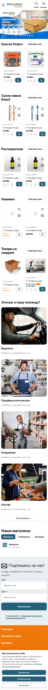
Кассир (5, 504)
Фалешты (8, 537)
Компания (7, 629)
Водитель (7, 348)
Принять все (24, 672)
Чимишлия (24, 537)
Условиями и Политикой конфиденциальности (24, 617)
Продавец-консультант (15, 400)
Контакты (6, 643)
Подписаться (23, 606)
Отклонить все (24, 679)
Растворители (12, 149)
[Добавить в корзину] (18, 80)
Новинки (8, 199)
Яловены (39, 537)
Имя (3, 580)
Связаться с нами (11, 636)
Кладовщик (8, 452)
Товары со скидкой (9, 251)
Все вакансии (22, 518)
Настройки (24, 685)
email (4, 592)
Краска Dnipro (12, 44)
